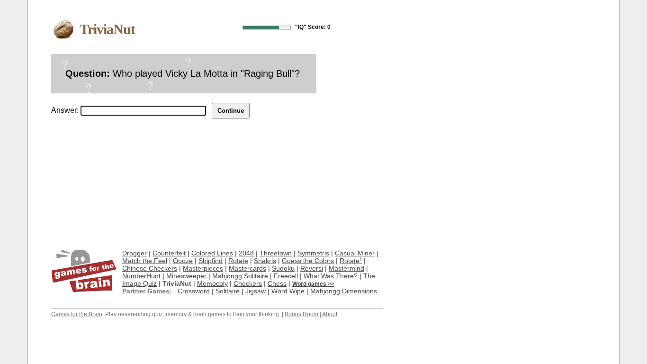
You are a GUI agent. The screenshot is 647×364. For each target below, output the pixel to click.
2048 (246, 253)
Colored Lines (212, 253)
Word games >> (313, 284)
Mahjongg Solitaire (240, 276)
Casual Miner (355, 253)
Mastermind (346, 268)
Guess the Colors (308, 260)
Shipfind (210, 260)
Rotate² (351, 260)
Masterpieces (203, 268)
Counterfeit (169, 253)
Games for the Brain (76, 314)
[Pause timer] (267, 27)
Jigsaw (255, 291)
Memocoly (212, 283)
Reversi (311, 268)
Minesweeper (186, 276)
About (329, 314)
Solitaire (228, 291)
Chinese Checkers (149, 268)
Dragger (134, 253)
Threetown (276, 253)
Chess (277, 283)
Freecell (286, 276)
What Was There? (331, 276)
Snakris (265, 260)
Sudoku (283, 268)
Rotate (238, 260)
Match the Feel (144, 260)
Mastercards (247, 268)
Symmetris (313, 253)
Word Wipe (288, 291)
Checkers (248, 283)
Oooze (183, 260)
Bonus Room (301, 314)
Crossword (194, 291)
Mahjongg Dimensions (343, 291)
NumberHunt (141, 276)
